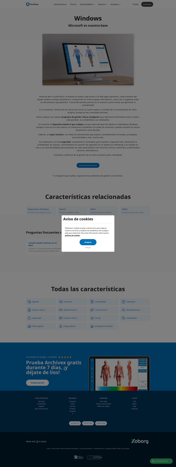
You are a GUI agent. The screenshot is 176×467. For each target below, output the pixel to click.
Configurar (88, 248)
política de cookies (72, 235)
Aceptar (88, 242)
